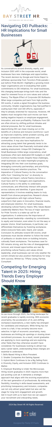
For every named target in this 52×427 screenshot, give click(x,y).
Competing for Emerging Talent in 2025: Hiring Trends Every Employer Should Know (23, 274)
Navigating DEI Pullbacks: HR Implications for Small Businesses (24, 30)
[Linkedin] (18, 414)
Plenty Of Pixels (32, 423)
